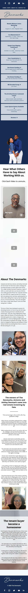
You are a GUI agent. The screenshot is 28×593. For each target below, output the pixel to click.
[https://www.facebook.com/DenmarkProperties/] (5, 3)
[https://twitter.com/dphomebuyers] (14, 3)
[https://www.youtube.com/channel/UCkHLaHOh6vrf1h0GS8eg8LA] (19, 3)
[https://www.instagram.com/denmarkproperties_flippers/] (9, 3)
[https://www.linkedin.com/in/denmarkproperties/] (23, 3)
